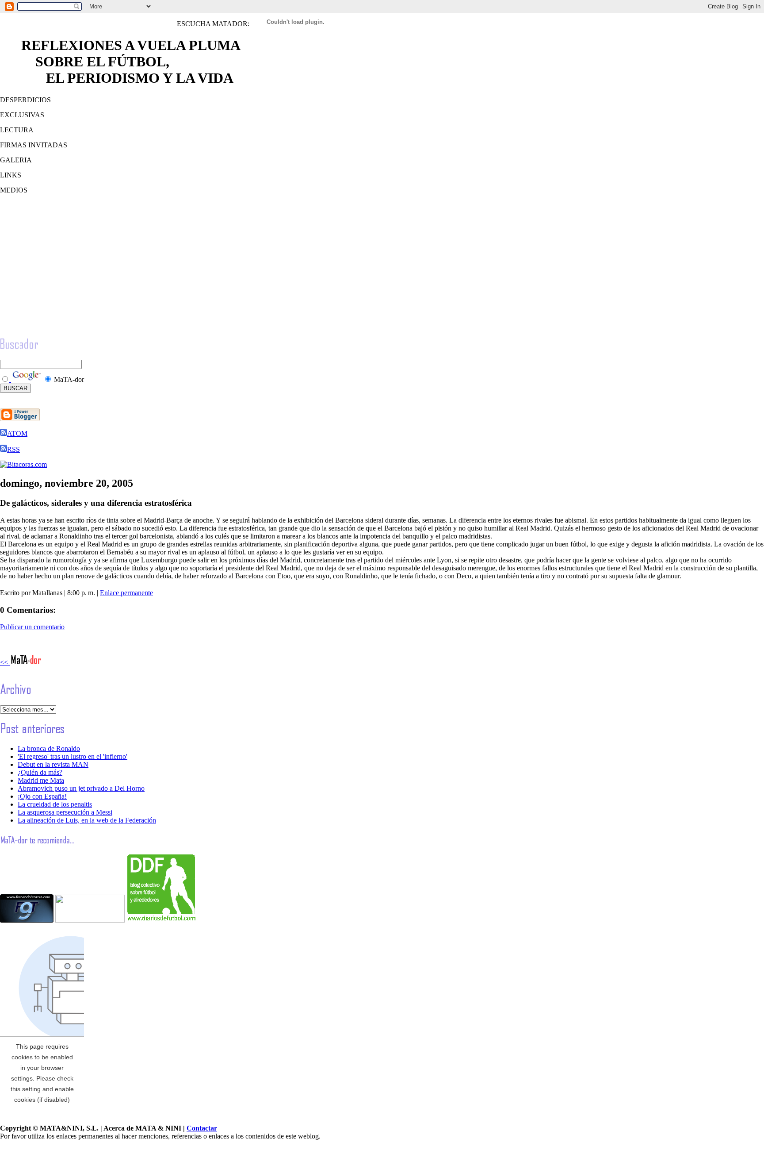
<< (5, 662)
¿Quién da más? (40, 772)
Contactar (202, 1128)
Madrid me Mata (41, 780)
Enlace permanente (126, 592)
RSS (13, 449)
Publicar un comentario (32, 627)
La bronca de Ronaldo (49, 748)
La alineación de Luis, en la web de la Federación (87, 820)
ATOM (17, 433)
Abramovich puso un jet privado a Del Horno (81, 788)
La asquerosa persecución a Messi (65, 812)
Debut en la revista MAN (53, 764)
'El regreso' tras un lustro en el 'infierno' (72, 756)
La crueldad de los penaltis (55, 804)
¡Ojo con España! (42, 796)
